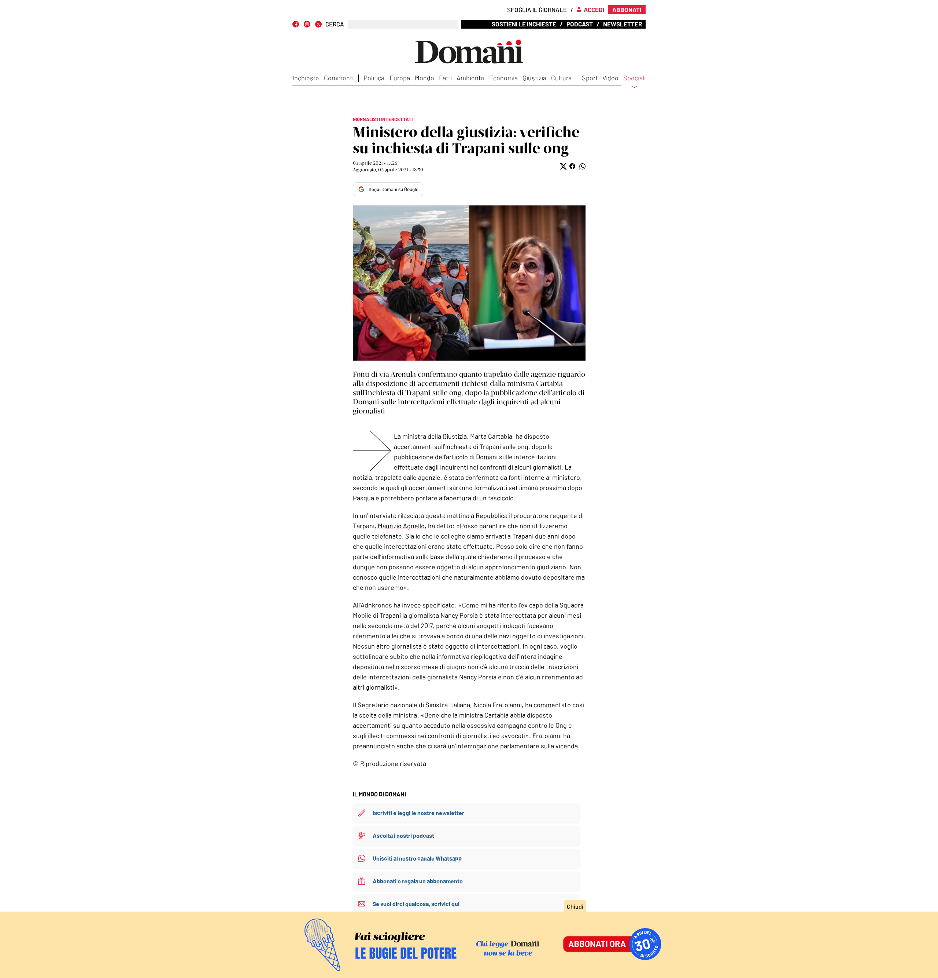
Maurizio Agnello (401, 526)
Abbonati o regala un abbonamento (418, 880)
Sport (590, 78)
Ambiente (470, 78)
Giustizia (534, 78)
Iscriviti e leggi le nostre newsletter (418, 812)
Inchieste (305, 78)
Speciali (634, 78)
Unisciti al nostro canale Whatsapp (417, 858)
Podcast (579, 24)
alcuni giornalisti (537, 467)
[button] (563, 166)
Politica (373, 78)
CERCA (334, 24)
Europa (399, 78)
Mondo (424, 78)
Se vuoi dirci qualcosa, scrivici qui (416, 903)
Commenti (339, 78)
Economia (503, 78)
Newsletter (622, 24)
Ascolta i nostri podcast (403, 835)
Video (610, 78)
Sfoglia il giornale (537, 9)
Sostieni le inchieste (524, 24)
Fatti (445, 78)
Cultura (561, 78)
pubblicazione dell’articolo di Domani (446, 457)
